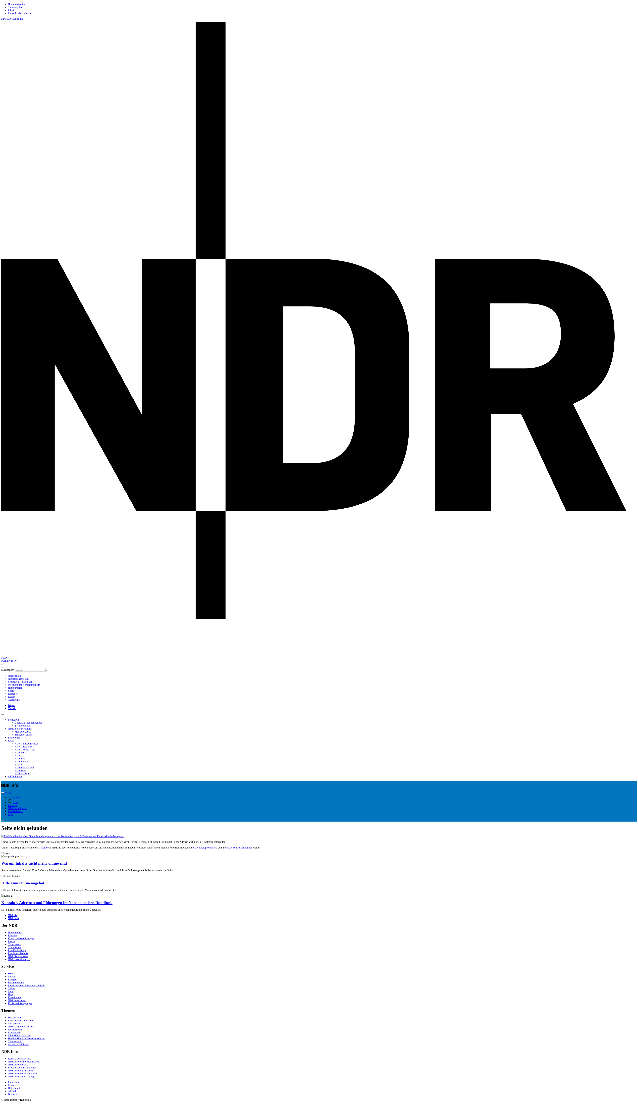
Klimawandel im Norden (21, 1020)
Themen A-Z (15, 1041)
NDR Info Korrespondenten (23, 1073)
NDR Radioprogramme (204, 847)
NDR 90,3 (20, 752)
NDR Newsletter (17, 1000)
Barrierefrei (14, 737)
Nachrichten (14, 675)
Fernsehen (13, 719)
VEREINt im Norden (19, 1035)
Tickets (11, 988)
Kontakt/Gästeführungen (21, 938)
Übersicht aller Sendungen (28, 722)
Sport (11, 690)
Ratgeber (12, 693)
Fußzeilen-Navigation (19, 13)
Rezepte (12, 979)
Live (15, 802)
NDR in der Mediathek (20, 728)
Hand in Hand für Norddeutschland (26, 1038)
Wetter (11, 973)
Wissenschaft (15, 1017)
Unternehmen (15, 932)
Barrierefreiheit (16, 982)
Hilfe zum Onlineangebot (22, 883)
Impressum (13, 1082)
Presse (11, 941)
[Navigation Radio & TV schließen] (2, 714)
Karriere (12, 935)
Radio (11, 740)
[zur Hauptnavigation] (2, 664)
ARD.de (12, 1091)
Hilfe (10, 994)
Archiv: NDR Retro (18, 1044)
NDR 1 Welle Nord (25, 749)
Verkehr (12, 976)
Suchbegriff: (7, 669)
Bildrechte (13, 1094)
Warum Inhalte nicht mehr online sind (34, 863)
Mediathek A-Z (23, 731)
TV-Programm (22, 725)
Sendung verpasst (24, 734)
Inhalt (11, 10)
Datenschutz (14, 1088)
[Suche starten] (47, 670)
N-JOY (18, 764)
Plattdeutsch (14, 1032)
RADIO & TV (9, 660)
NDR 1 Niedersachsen (26, 743)
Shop (10, 991)
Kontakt (12, 1085)
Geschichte (14, 699)
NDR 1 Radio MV (24, 746)
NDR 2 (18, 755)
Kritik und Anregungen (20, 1003)
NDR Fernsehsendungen (239, 847)
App (10, 814)
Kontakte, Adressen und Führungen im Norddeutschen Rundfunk (56, 902)
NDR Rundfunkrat (18, 956)
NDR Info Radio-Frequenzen (23, 1061)
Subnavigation (15, 7)
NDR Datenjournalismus (21, 1026)
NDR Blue (20, 770)
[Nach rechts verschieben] (2, 792)
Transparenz (14, 944)
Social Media (15, 1029)
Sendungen (14, 797)
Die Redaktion (15, 811)
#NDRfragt (14, 1023)
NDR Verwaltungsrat (19, 959)
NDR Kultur (21, 761)
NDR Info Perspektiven (20, 1070)
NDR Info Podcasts (18, 1064)
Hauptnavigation (16, 4)
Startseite (42, 847)
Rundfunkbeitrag (17, 950)
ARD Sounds (15, 776)
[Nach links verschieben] (2, 820)
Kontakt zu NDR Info (19, 1058)
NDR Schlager (22, 773)
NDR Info (20, 758)
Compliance (14, 947)
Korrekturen (14, 997)
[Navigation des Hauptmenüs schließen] (2, 667)
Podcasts (12, 805)
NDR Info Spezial (24, 767)
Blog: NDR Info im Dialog (22, 1067)
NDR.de (12, 915)
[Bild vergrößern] (319, 836)
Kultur (11, 696)
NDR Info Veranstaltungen (22, 1076)
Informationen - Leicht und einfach (26, 985)
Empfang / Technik (18, 953)
